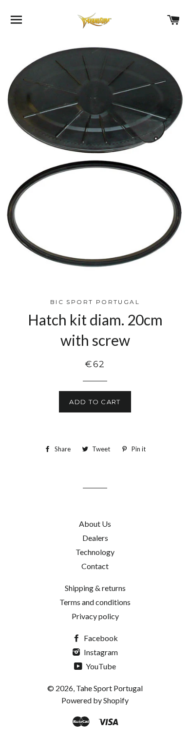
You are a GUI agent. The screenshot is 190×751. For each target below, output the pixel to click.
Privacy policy (95, 616)
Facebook (100, 638)
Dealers (95, 537)
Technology (95, 551)
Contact (95, 566)
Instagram (100, 652)
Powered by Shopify (95, 700)
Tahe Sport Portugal (109, 688)
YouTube (100, 666)
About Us (95, 523)
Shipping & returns (95, 587)
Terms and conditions (95, 602)
